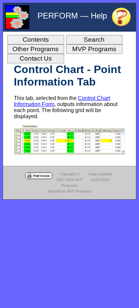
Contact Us (36, 58)
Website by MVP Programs (70, 191)
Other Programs (35, 49)
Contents (36, 39)
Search (94, 39)
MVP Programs (94, 49)
